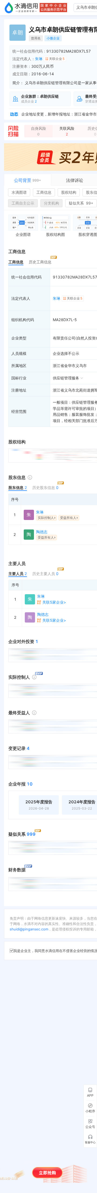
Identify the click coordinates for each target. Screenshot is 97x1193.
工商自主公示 (23, 203)
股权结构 (68, 192)
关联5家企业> (54, 602)
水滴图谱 (19, 192)
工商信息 (43, 192)
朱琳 (39, 58)
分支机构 (51, 203)
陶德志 (41, 531)
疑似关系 (81, 203)
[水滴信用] (21, 7)
